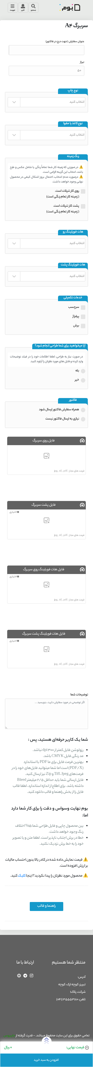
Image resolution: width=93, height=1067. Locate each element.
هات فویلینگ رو (73, 232)
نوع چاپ (73, 90)
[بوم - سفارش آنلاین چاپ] (69, 7)
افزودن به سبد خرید (46, 1060)
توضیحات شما (79, 694)
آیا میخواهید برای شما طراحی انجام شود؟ (60, 346)
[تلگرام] (25, 975)
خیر (77, 380)
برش (76, 325)
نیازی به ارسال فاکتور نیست (62, 418)
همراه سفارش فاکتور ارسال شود (59, 409)
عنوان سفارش (65, 41)
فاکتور (73, 400)
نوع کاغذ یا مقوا (73, 123)
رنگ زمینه (73, 156)
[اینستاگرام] (31, 975)
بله (77, 370)
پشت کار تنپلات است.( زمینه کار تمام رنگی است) (62, 208)
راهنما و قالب (46, 906)
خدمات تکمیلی (72, 298)
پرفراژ (76, 316)
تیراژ (82, 62)
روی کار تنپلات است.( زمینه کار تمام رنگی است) (62, 193)
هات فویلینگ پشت (73, 265)
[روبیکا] (19, 975)
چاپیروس (9, 1035)
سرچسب (73, 307)
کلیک (22, 876)
